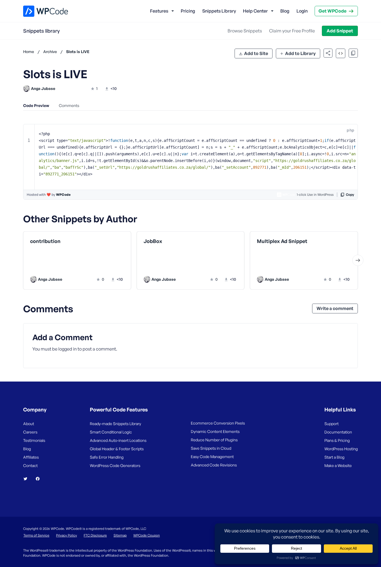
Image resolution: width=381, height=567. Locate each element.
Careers (30, 432)
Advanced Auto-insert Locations (118, 440)
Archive (50, 51)
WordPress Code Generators (115, 465)
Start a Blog (334, 457)
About (28, 423)
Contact (30, 465)
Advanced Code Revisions (214, 465)
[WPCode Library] (41, 11)
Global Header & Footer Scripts (117, 448)
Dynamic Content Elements (215, 431)
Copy (350, 194)
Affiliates (31, 457)
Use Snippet (104, 267)
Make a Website (338, 465)
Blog (284, 11)
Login (302, 11)
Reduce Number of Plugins (214, 439)
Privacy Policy (66, 535)
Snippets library (41, 31)
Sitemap (120, 535)
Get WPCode (332, 11)
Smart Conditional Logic (111, 432)
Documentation (338, 432)
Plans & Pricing (337, 440)
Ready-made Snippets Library (115, 423)
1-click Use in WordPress (315, 194)
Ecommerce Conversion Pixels (218, 423)
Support (331, 423)
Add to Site (256, 53)
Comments (69, 105)
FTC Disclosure (95, 535)
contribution (45, 241)
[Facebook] (39, 479)
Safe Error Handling (107, 457)
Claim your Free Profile (292, 31)
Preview (55, 267)
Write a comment (335, 308)
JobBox (153, 241)
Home (28, 51)
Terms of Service (36, 535)
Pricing (188, 11)
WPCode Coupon (146, 535)
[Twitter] (27, 479)
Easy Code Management (212, 456)
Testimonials (34, 440)
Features (159, 11)
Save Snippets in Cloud (211, 448)
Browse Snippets (245, 31)
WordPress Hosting (341, 448)
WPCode (63, 194)
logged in (67, 349)
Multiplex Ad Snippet (282, 241)
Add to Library (300, 53)
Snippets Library (219, 11)
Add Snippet (340, 31)
